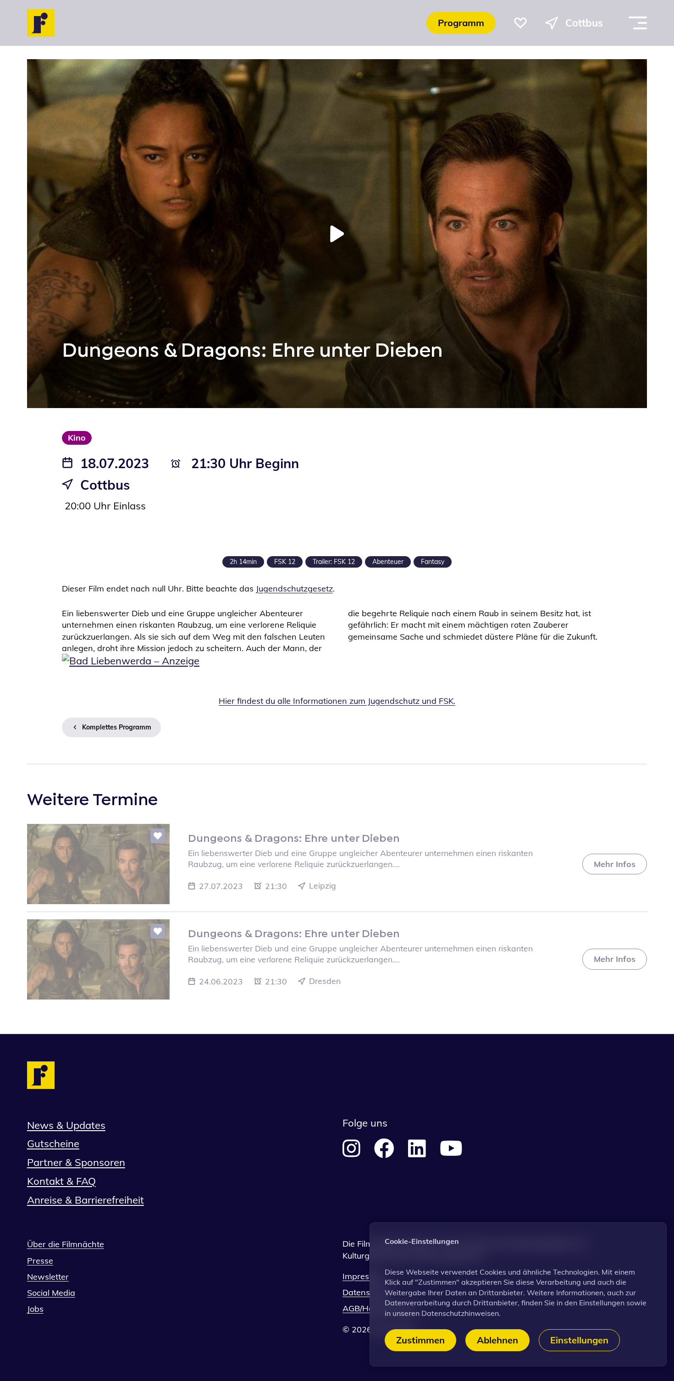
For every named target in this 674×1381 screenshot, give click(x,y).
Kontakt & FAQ (61, 1181)
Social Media (51, 1292)
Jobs (35, 1309)
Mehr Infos (614, 864)
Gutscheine (53, 1143)
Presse (40, 1260)
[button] (520, 23)
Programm (461, 22)
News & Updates (66, 1125)
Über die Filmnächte (65, 1244)
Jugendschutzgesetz (294, 588)
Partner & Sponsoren (76, 1162)
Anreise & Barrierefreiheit (85, 1199)
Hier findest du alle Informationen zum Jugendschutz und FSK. (337, 701)
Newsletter (48, 1276)
